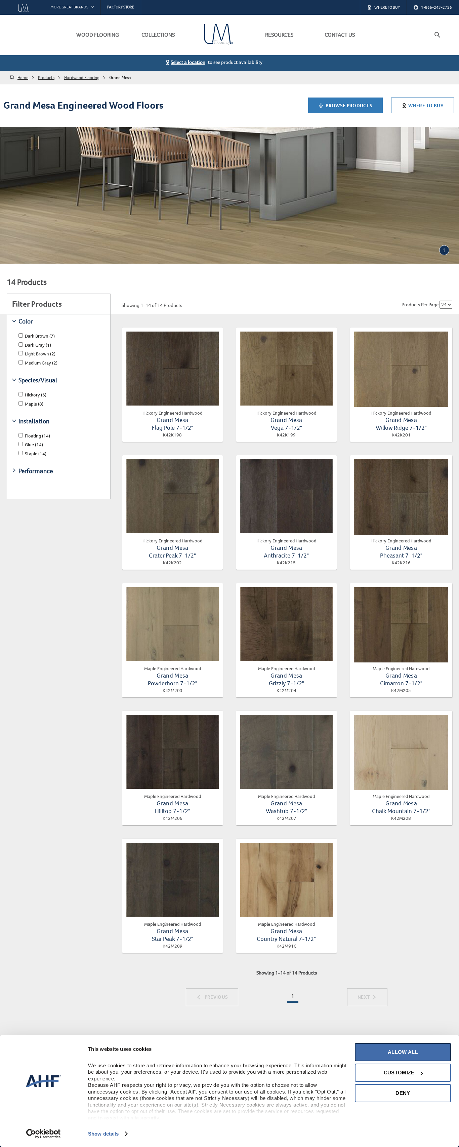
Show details (103, 1134)
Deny (402, 1093)
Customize (399, 1072)
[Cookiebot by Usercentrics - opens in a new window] (43, 1134)
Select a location (188, 62)
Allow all (403, 1052)
